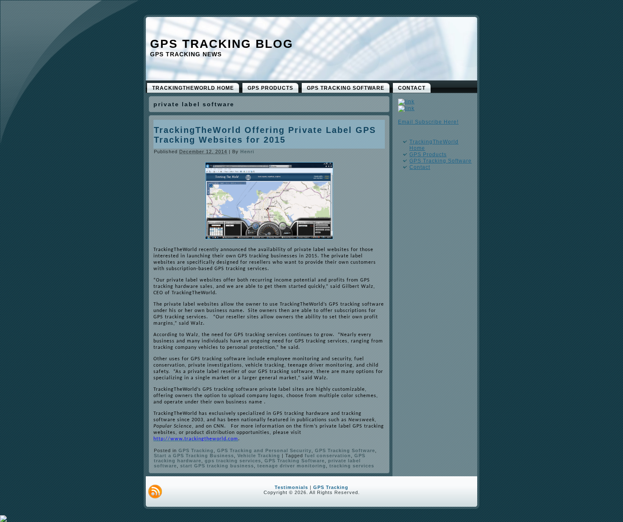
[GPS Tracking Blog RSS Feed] (155, 491)
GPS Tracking (196, 450)
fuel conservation (328, 455)
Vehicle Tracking (258, 455)
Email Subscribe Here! (428, 122)
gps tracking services (233, 460)
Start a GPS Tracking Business (194, 455)
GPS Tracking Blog (221, 43)
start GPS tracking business (217, 465)
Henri (247, 151)
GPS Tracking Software (345, 450)
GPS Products (428, 154)
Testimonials (291, 487)
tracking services (351, 465)
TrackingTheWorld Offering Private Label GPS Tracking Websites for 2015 (265, 134)
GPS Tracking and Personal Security (264, 450)
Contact (419, 167)
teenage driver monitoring (291, 465)
